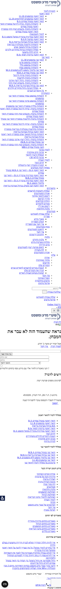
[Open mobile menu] (56, 310)
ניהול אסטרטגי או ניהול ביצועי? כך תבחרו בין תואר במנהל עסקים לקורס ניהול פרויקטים (30, 561)
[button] (49, 11)
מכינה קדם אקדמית (46, 439)
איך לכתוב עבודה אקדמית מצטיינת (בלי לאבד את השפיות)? (29, 553)
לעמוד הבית (55, 346)
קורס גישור (50, 433)
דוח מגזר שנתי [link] (49, 484)
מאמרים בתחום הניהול (45, 523)
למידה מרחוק (49, 441)
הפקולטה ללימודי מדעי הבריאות (41, 497)
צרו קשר (44, 346)
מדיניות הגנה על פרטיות (45, 476)
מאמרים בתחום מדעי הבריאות (42, 529)
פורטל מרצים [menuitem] (49, 299)
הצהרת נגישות (49, 479)
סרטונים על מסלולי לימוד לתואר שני (40, 462)
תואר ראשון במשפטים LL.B (42, 423)
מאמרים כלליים (48, 531)
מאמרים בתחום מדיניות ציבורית (41, 521)
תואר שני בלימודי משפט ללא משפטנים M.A (36, 457)
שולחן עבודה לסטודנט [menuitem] (45, 297)
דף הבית (57, 322)
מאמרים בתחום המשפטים (44, 526)
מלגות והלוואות (48, 489)
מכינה (52, 502)
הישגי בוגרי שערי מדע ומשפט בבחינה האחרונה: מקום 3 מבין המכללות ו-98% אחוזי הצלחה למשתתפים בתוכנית (29, 566)
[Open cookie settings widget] (4, 584)
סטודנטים (51, 487)
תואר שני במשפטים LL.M (43, 460)
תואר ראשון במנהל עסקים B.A (41, 421)
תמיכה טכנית (49, 510)
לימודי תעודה (49, 499)
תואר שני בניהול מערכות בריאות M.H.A (37, 455)
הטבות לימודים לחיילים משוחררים (40, 436)
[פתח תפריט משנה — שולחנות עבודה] (44, 292)
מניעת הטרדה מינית (46, 481)
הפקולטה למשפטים (46, 492)
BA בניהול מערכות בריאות (43, 426)
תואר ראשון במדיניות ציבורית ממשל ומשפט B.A (34, 431)
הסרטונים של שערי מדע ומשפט (41, 505)
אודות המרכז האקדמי (46, 474)
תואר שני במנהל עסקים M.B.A (41, 452)
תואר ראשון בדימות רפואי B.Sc (41, 428)
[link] (58, 409)
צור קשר (51, 507)
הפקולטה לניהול (48, 494)
